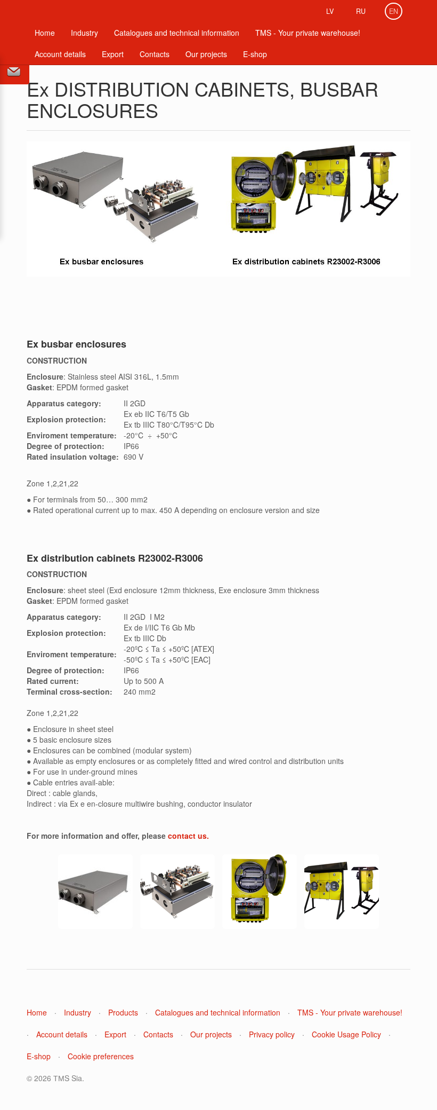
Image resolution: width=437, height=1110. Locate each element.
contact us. (188, 835)
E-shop (255, 54)
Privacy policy (272, 1034)
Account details (60, 54)
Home (45, 32)
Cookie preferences (101, 1056)
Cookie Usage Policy (346, 1034)
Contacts (154, 54)
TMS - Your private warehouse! (307, 32)
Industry (84, 32)
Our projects (206, 54)
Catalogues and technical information (176, 32)
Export (113, 54)
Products (123, 1012)
